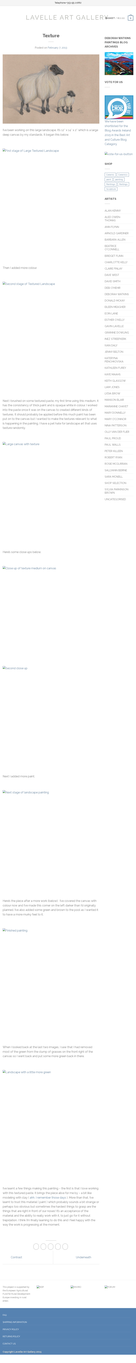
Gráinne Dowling (117, 332)
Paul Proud (113, 438)
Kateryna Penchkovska (114, 360)
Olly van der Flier (117, 431)
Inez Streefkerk (115, 338)
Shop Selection (115, 482)
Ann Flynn (112, 226)
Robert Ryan (113, 457)
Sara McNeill (114, 476)
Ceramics (122, 174)
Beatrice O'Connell (112, 247)
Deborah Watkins (117, 294)
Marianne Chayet (116, 406)
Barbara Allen (115, 239)
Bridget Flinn (114, 255)
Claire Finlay (113, 268)
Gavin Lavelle (114, 326)
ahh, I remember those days (47, 1197)
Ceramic (110, 174)
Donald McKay (115, 300)
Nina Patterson (115, 425)
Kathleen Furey (115, 367)
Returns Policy (11, 1336)
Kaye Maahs (113, 374)
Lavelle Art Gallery (67, 17)
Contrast (16, 1257)
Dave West (112, 274)
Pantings (123, 184)
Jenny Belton (114, 351)
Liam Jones (112, 387)
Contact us (9, 1343)
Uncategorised (115, 499)
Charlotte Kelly (116, 262)
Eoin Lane (111, 313)
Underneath (84, 1257)
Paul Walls (113, 444)
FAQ (5, 1315)
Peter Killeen (114, 451)
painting (119, 179)
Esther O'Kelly (114, 319)
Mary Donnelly (115, 412)
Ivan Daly (111, 345)
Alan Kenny (113, 210)
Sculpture (111, 189)
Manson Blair (114, 399)
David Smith (112, 281)
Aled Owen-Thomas (113, 218)
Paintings (110, 184)
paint (108, 179)
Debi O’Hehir (112, 287)
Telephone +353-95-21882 (68, 3)
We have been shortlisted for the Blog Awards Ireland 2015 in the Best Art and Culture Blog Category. (118, 133)
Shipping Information (15, 1322)
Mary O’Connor (115, 419)
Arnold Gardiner (117, 233)
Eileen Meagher (115, 306)
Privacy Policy (11, 1329)
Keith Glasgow (115, 380)
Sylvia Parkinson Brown (116, 491)
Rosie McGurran (116, 463)
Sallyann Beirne (116, 470)
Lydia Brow (112, 393)
